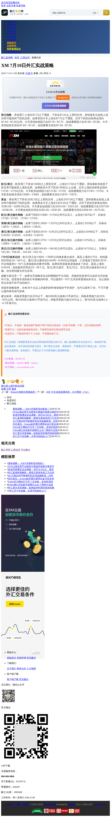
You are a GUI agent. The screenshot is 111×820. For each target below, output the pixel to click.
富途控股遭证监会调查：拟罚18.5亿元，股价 (35, 415)
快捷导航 (20, 5)
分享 (8, 389)
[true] (106, 13)
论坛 (11, 24)
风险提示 (11, 43)
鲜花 (17, 386)
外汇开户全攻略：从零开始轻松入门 (31, 436)
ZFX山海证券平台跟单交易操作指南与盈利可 (36, 412)
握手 (12, 386)
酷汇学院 (11, 36)
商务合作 (21, 668)
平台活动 (11, 30)
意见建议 (31, 658)
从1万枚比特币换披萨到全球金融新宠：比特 (35, 421)
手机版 (17, 804)
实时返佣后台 (14, 49)
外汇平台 (11, 27)
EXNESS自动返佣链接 (55, 106)
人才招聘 (31, 668)
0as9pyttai (63, 97)
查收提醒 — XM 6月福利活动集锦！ (31, 409)
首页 (12, 21)
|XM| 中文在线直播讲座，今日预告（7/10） (68, 392)
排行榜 (14, 52)
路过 (3, 386)
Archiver (10, 804)
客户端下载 (12, 679)
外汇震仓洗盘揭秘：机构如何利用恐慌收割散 (36, 433)
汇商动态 (11, 33)
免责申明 (21, 658)
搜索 (94, 13)
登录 (3, 5)
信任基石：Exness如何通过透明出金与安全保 (36, 424)
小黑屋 (25, 804)
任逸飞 (29, 73)
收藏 (3, 389)
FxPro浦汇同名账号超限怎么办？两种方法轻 (35, 430)
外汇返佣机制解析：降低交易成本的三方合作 (36, 418)
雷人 (8, 386)
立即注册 (11, 5)
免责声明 (11, 46)
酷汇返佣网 (7, 57)
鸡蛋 (22, 386)
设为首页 (5, 2)
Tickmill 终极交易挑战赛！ (23, 392)
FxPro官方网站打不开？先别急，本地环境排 (35, 427)
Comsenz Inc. (100, 804)
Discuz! (71, 804)
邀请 (14, 389)
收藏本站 (15, 2)
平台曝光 (11, 39)
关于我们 (11, 668)
